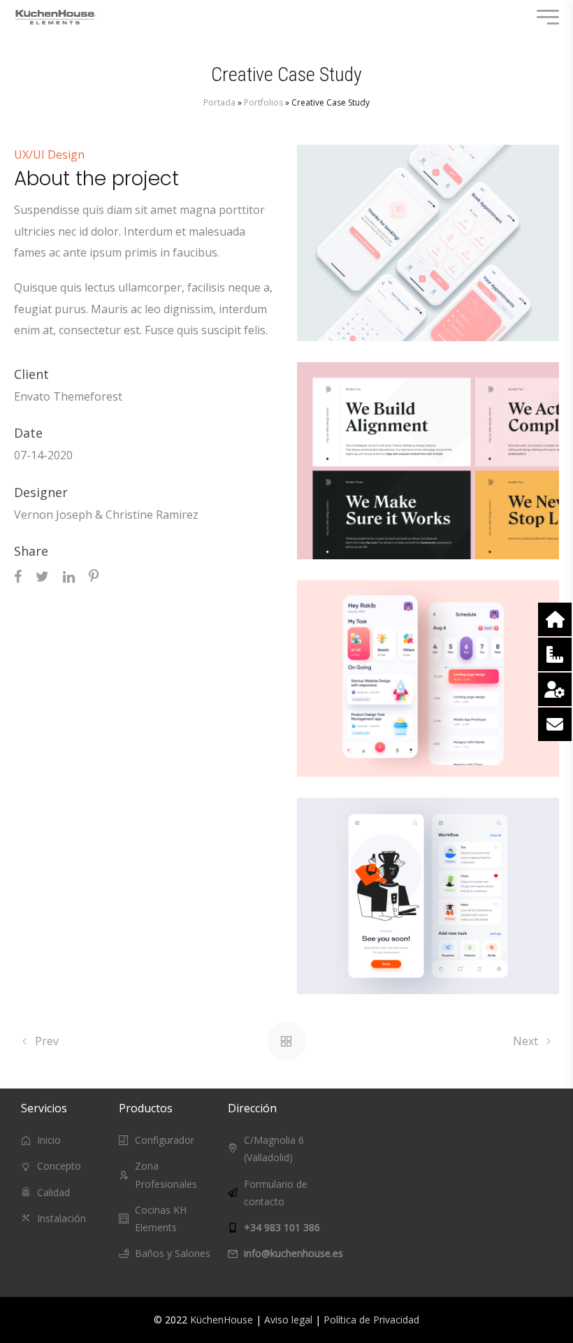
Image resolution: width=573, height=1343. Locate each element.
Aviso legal (288, 1319)
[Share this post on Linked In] (69, 575)
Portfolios (263, 102)
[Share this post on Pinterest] (94, 575)
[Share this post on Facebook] (18, 575)
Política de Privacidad (371, 1319)
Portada (219, 102)
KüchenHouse (221, 1319)
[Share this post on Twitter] (42, 575)
